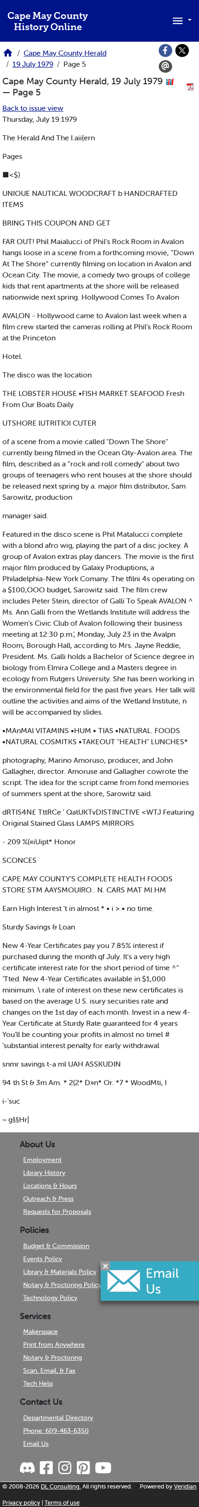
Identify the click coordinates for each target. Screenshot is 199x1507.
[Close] (105, 1265)
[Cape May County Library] (7, 55)
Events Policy (42, 1259)
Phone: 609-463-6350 (56, 1430)
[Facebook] (166, 50)
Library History (44, 1172)
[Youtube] (102, 1468)
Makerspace (40, 1331)
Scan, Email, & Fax (49, 1370)
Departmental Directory (58, 1417)
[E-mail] (166, 66)
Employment (42, 1159)
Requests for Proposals (57, 1211)
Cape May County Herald (65, 52)
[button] (180, 20)
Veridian (185, 1486)
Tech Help (38, 1383)
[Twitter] (182, 50)
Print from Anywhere (54, 1344)
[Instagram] (64, 1468)
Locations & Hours (50, 1185)
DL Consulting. (61, 1486)
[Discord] (28, 1468)
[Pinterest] (83, 1468)
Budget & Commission (56, 1246)
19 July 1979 (32, 64)
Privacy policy (21, 1503)
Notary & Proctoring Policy (62, 1285)
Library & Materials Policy (59, 1272)
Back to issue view (32, 108)
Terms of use (62, 1503)
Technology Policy (50, 1298)
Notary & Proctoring (52, 1357)
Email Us (36, 1443)
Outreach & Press (48, 1198)
